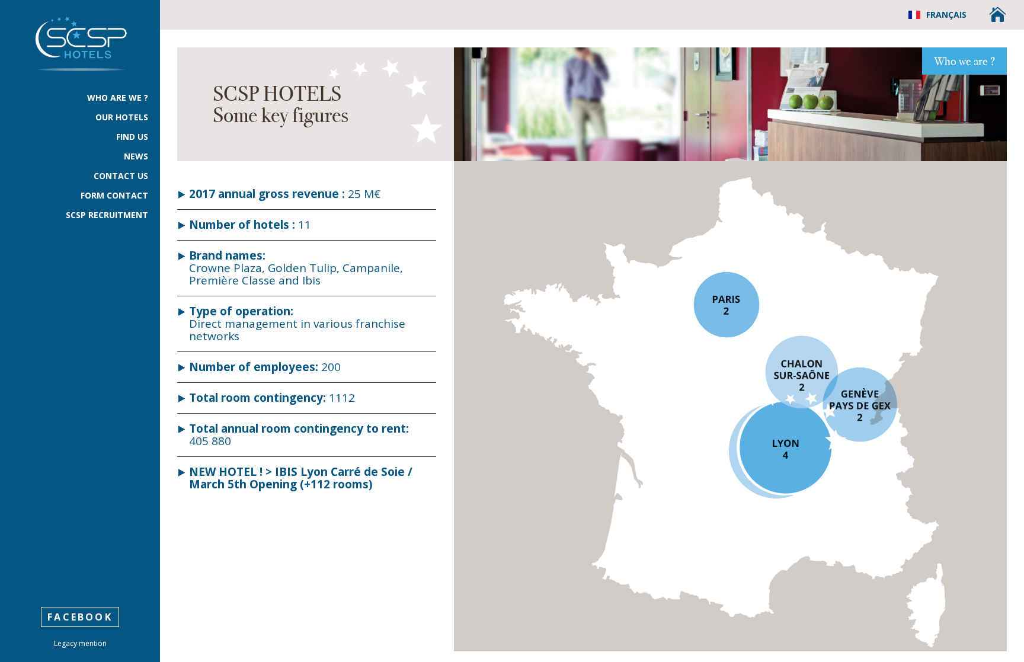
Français (946, 14)
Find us (132, 137)
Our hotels (121, 118)
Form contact (114, 196)
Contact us (121, 176)
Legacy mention (80, 643)
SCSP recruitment (107, 215)
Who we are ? (964, 61)
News (136, 157)
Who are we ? (117, 98)
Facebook (80, 616)
